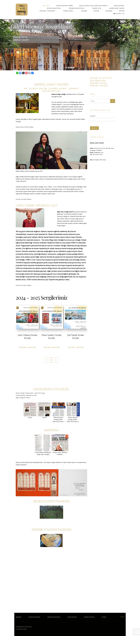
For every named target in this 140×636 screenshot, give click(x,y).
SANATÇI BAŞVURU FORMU (64, 5)
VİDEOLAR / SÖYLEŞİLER (47, 11)
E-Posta (92, 116)
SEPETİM (96, 11)
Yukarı (122, 617)
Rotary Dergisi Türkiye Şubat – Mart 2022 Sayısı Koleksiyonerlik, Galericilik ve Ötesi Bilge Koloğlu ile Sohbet (30, 395)
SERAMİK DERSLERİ (89, 617)
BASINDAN (109, 11)
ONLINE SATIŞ (96, 8)
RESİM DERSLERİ (72, 617)
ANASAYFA (46, 5)
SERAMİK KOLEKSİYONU (76, 8)
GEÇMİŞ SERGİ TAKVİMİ (116, 8)
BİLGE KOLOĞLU (119, 5)
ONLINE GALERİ (68, 11)
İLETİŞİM (121, 11)
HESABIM (84, 11)
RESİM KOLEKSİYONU (54, 8)
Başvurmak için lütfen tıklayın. (25, 127)
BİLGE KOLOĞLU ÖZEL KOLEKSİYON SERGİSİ (94, 5)
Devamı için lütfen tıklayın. (24, 199)
